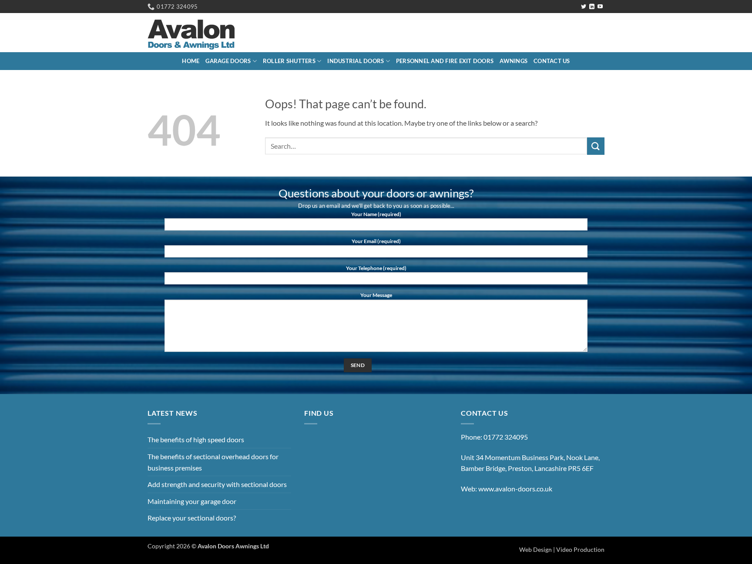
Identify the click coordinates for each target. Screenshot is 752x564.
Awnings (513, 60)
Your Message (376, 295)
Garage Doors (228, 60)
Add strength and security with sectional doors (217, 484)
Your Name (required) (376, 214)
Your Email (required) (376, 241)
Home (190, 60)
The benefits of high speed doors (196, 439)
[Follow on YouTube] (600, 7)
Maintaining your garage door (192, 501)
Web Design (535, 549)
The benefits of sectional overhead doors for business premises (213, 462)
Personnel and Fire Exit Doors (445, 60)
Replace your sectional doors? (192, 518)
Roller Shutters (289, 60)
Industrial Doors (355, 60)
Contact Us (552, 60)
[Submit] (595, 145)
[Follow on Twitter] (583, 7)
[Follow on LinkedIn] (591, 7)
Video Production (580, 549)
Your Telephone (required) (376, 268)
